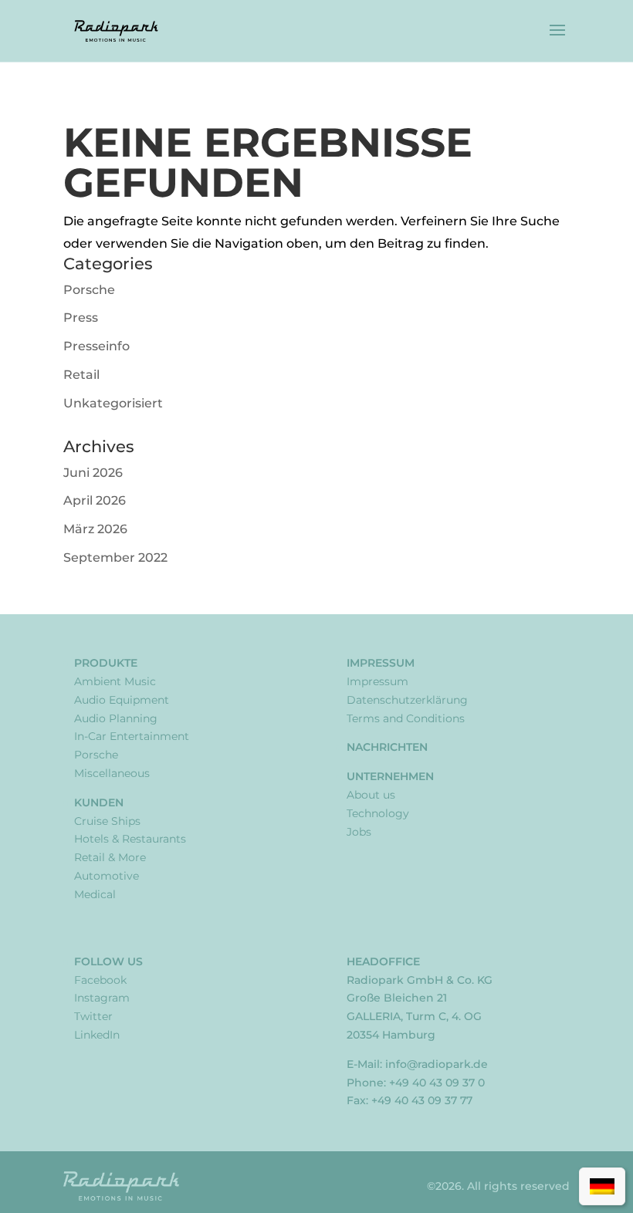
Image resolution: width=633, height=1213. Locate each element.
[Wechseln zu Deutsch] (602, 1186)
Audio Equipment (121, 700)
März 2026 (95, 529)
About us (371, 795)
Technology (378, 813)
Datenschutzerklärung (407, 700)
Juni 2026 (93, 472)
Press (80, 317)
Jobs (359, 832)
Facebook (100, 980)
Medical (95, 894)
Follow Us (108, 961)
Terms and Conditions (406, 718)
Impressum (381, 663)
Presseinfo (96, 346)
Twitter (93, 1016)
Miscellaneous (112, 773)
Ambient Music (115, 681)
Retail (81, 374)
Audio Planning (115, 718)
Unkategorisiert (113, 403)
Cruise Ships (107, 821)
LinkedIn (97, 1035)
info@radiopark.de (436, 1064)
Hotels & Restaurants (130, 839)
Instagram (102, 998)
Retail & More (110, 857)
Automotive (106, 876)
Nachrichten (387, 747)
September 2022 (115, 557)
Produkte (105, 663)
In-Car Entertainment (131, 736)
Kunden (99, 802)
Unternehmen (390, 776)
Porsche (89, 289)
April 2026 (94, 500)
